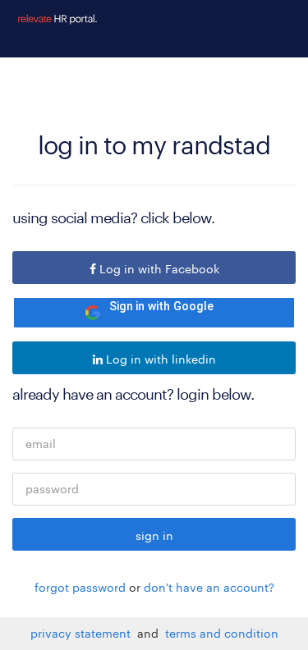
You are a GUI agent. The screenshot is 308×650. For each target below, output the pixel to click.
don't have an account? (209, 587)
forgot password (80, 587)
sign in (154, 535)
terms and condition (221, 633)
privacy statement (83, 633)
